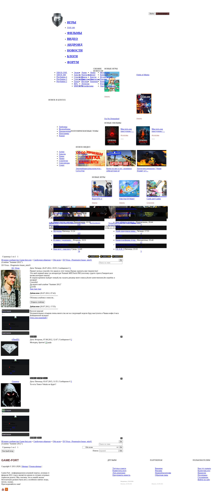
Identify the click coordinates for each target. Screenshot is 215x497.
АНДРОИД (74, 44)
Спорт (61, 165)
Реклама (158, 471)
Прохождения (65, 131)
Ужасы (84, 77)
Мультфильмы (87, 86)
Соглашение (203, 477)
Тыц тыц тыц (35, 289)
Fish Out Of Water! (126, 199)
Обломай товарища (61, 213)
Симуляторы (64, 163)
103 (13, 427)
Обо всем (57, 260)
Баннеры (158, 468)
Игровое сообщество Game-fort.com (16, 260)
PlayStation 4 (61, 77)
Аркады (107, 96)
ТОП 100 (71, 28)
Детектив (85, 84)
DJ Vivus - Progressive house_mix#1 (77, 260)
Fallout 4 (133, 223)
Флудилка (57, 231)
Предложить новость (121, 475)
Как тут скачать (204, 468)
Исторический (106, 77)
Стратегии (63, 161)
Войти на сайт (204, 480)
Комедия (103, 75)
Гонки (61, 156)
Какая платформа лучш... (126, 240)
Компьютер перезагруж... (126, 245)
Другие (81, 163)
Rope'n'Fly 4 (97, 199)
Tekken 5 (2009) (122, 218)
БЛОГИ (72, 56)
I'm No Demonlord (111, 119)
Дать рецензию (118, 473)
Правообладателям (163, 473)
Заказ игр (57, 236)
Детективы (124, 135)
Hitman (118, 227)
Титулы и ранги (119, 468)
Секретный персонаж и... (126, 209)
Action (61, 152)
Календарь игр (204, 471)
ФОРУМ (73, 62)
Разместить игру (119, 471)
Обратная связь (161, 475)
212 (13, 371)
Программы (64, 133)
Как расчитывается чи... (126, 213)
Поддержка (202, 475)
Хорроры (94, 81)
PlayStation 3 (61, 79)
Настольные (83, 156)
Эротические (83, 161)
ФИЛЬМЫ (74, 33)
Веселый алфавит (60, 245)
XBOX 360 (61, 75)
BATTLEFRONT (95, 223)
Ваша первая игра (61, 227)
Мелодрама (105, 72)
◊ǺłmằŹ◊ (15, 339)
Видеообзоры (64, 129)
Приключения (87, 79)
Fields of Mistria (142, 75)
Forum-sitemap (35, 466)
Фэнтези (103, 84)
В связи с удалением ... (63, 240)
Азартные (82, 158)
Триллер (103, 79)
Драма (84, 72)
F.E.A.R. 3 (120, 249)
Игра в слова (58, 218)
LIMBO (119, 236)
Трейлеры (63, 127)
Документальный (107, 86)
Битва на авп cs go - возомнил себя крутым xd (119, 169)
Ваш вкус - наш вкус (62, 249)
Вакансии (202, 473)
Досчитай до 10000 (61, 209)
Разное (62, 136)
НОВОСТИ (75, 50)
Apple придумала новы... (126, 231)
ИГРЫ (71, 22)
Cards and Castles (154, 199)
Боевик (103, 81)
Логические (83, 154)
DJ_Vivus (15, 268)
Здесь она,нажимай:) (38, 318)
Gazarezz (15, 381)
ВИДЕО (72, 38)
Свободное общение (42, 260)
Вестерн (84, 81)
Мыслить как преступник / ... (127, 130)
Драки (61, 158)
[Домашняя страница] (45, 378)
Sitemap (25, 466)
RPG (76, 84)
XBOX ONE (61, 72)
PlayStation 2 (61, 81)
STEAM (51, 223)
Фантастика (86, 75)
